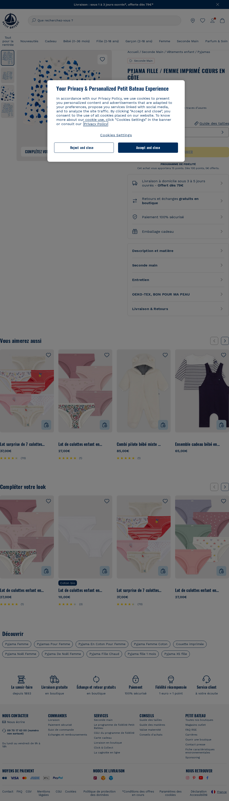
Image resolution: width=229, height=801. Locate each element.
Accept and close (148, 147)
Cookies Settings (116, 135)
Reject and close (81, 147)
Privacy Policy (96, 124)
